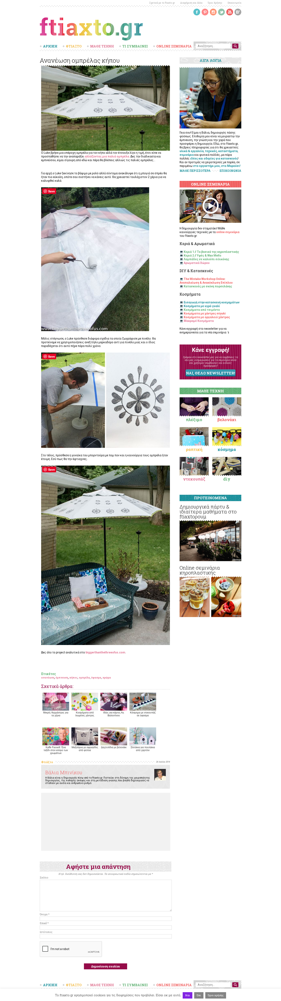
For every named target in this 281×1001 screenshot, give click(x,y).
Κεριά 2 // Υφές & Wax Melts (202, 255)
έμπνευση (62, 677)
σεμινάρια (187, 154)
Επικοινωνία (234, 2)
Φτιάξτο (47, 762)
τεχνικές (211, 151)
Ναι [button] (187, 995)
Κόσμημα (227, 449)
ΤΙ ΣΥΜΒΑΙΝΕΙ (135, 46)
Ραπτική (194, 449)
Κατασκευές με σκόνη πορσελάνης (208, 286)
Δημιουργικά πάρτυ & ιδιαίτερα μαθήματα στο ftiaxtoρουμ (208, 511)
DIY (226, 479)
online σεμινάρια (227, 232)
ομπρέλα (84, 677)
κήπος (73, 677)
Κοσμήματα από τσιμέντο (202, 309)
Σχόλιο (44, 877)
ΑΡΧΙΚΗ (50, 46)
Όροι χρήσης (216, 995)
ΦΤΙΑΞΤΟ (74, 46)
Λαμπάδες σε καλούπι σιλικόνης (206, 259)
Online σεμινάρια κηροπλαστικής (200, 570)
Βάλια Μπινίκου (63, 772)
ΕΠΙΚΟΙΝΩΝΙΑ (230, 170)
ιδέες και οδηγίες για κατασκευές (214, 158)
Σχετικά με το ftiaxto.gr (162, 2)
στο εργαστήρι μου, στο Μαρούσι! (216, 166)
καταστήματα (228, 151)
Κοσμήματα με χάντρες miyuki (205, 313)
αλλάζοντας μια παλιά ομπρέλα (107, 156)
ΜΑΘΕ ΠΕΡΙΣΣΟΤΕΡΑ (195, 171)
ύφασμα (96, 677)
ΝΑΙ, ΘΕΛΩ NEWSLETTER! (210, 373)
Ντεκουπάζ (194, 479)
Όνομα (44, 914)
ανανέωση (47, 677)
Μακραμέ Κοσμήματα (199, 320)
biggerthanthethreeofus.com (105, 652)
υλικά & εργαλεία (192, 151)
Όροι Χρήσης (215, 2)
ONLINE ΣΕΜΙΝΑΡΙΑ (174, 46)
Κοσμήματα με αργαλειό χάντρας (207, 317)
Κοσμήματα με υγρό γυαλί (202, 306)
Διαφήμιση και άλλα (191, 2)
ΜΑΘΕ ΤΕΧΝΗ (102, 46)
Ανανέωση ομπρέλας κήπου (80, 60)
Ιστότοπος (46, 932)
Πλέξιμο (194, 419)
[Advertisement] (105, 822)
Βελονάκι (226, 419)
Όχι (199, 995)
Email (44, 923)
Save (51, 191)
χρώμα (106, 677)
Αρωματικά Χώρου (197, 263)
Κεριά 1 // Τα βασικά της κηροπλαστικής (211, 251)
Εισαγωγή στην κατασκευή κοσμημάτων (211, 302)
